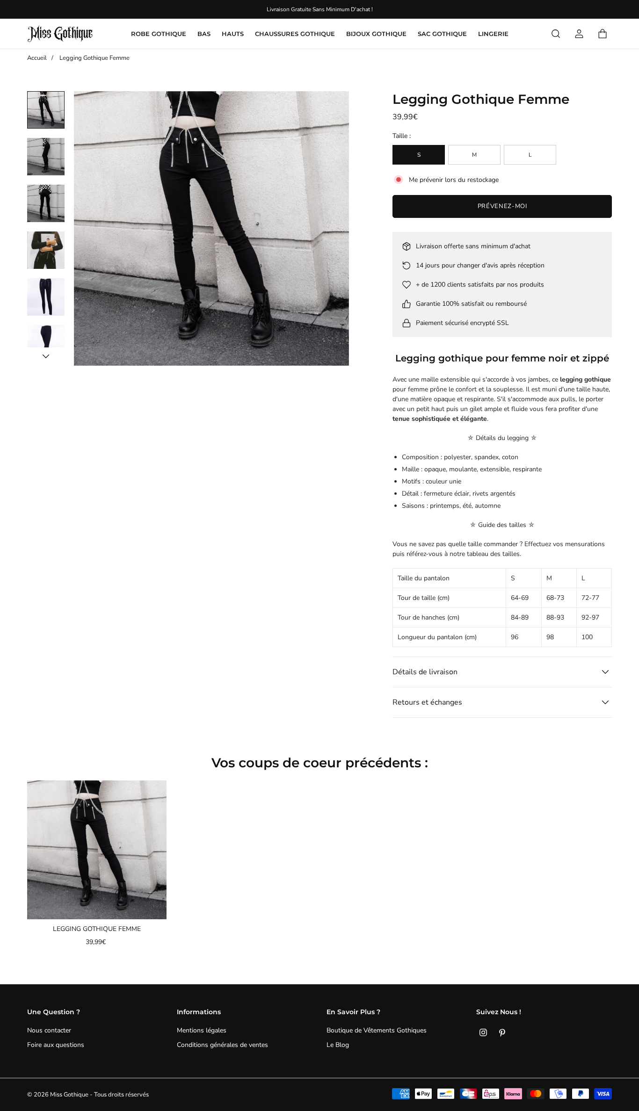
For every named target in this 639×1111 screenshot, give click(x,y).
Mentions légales (201, 1030)
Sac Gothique (442, 33)
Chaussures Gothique (295, 33)
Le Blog (338, 1044)
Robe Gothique (158, 33)
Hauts (233, 33)
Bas (204, 33)
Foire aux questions (55, 1044)
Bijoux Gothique (376, 33)
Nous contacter (49, 1030)
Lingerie (493, 33)
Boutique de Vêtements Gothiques (377, 1030)
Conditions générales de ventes (222, 1044)
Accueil (37, 58)
